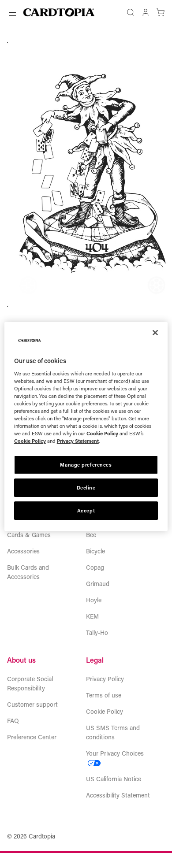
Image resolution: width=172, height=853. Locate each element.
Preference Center (31, 737)
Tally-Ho (97, 632)
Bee (91, 534)
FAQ (13, 720)
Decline (86, 487)
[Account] (145, 12)
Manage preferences (86, 464)
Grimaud (97, 583)
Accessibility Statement (118, 795)
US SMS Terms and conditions (113, 732)
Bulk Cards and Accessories (28, 572)
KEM (92, 616)
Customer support (32, 704)
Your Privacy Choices (115, 753)
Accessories (23, 551)
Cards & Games (29, 534)
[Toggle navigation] (12, 12)
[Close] (155, 332)
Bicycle (95, 551)
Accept (86, 510)
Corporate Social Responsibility (30, 683)
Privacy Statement (78, 441)
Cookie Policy (104, 711)
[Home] (59, 12)
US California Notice (113, 779)
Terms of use (103, 695)
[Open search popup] (130, 12)
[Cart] (160, 12)
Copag (95, 567)
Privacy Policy (105, 679)
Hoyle (93, 600)
